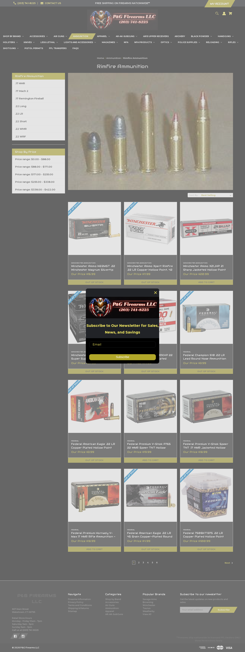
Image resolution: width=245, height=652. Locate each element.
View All (147, 614)
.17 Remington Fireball (29, 98)
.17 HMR (20, 83)
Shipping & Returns (78, 608)
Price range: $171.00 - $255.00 (34, 174)
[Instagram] (23, 636)
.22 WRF (20, 136)
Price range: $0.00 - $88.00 (32, 159)
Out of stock (94, 282)
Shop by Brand (113, 599)
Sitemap (72, 611)
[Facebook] (15, 636)
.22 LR (19, 113)
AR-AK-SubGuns (114, 614)
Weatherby (148, 611)
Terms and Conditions (80, 605)
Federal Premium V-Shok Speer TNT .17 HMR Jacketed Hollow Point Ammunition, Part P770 (205, 448)
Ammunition (112, 608)
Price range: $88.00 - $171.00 (33, 166)
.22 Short (21, 121)
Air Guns (109, 605)
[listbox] (216, 195)
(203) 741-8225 (27, 3)
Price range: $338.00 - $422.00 (35, 189)
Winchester (149, 605)
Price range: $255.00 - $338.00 (34, 181)
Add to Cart (206, 282)
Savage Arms (150, 599)
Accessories (112, 602)
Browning (148, 602)
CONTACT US (53, 3)
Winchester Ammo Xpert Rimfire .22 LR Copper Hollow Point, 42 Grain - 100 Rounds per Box (150, 270)
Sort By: (193, 195)
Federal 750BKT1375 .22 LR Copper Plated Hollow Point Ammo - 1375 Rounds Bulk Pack (205, 537)
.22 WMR (21, 128)
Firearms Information (79, 599)
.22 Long (20, 106)
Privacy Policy (75, 602)
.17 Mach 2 (21, 91)
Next (227, 563)
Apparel (109, 611)
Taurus (146, 608)
